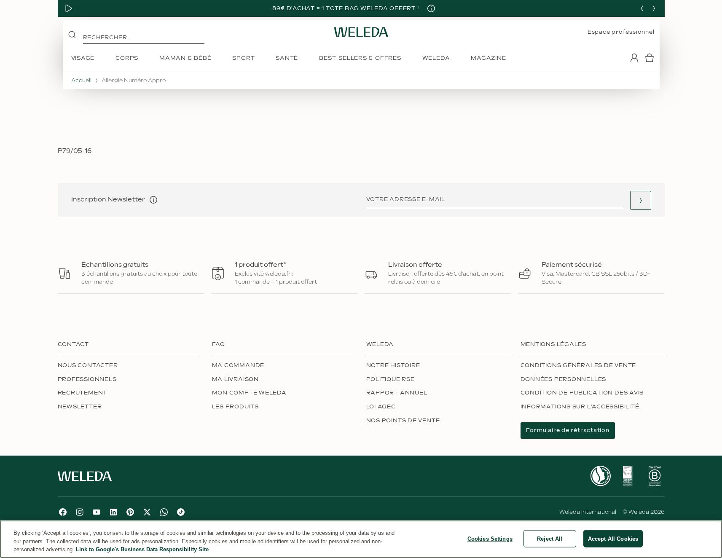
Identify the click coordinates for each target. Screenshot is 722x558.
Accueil (81, 80)
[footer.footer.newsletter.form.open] (640, 200)
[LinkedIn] (113, 512)
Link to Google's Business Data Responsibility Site (142, 549)
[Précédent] (642, 8)
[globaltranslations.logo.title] (361, 32)
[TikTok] (181, 512)
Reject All (549, 538)
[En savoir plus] (600, 476)
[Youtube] (96, 512)
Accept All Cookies (613, 538)
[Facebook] (63, 512)
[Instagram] (80, 512)
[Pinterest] (130, 512)
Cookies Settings (490, 538)
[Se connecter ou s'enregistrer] (634, 58)
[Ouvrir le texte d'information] (153, 200)
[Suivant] (654, 8)
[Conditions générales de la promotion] (431, 8)
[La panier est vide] (649, 58)
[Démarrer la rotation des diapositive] (68, 8)
